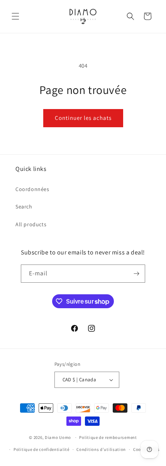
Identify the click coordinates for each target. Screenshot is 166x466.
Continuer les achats (83, 117)
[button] (15, 16)
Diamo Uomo (58, 437)
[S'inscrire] (136, 274)
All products (30, 224)
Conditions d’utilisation (101, 449)
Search (23, 206)
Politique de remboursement (108, 437)
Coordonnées (32, 189)
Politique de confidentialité (41, 449)
